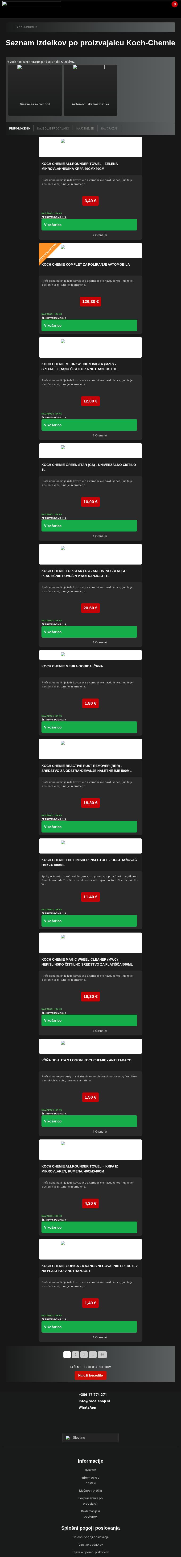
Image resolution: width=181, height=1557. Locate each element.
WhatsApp (87, 1407)
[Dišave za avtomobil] (35, 81)
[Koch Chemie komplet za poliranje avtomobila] (90, 250)
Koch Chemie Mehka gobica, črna (72, 666)
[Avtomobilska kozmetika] (90, 81)
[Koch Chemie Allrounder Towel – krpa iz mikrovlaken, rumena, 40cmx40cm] (90, 1149)
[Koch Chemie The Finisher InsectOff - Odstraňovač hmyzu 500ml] (90, 846)
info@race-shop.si (94, 1401)
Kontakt (90, 1470)
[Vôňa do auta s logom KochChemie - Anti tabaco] (90, 1046)
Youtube (99, 1424)
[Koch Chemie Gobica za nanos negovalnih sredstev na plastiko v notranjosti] (90, 1249)
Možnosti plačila (90, 1490)
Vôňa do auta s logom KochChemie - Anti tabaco (86, 1060)
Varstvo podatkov (90, 1544)
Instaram (90, 1424)
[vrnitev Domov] (9, 27)
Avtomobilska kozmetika (90, 104)
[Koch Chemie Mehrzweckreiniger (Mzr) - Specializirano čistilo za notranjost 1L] (90, 347)
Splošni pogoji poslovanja (91, 1537)
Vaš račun (156, 6)
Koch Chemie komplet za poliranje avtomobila (85, 264)
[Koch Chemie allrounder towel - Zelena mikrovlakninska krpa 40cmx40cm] (90, 147)
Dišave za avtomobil (35, 104)
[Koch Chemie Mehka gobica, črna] (90, 655)
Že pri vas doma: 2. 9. (53, 217)
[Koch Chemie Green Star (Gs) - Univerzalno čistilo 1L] (90, 450)
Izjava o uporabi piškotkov (91, 1552)
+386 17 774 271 (93, 1395)
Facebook (82, 1424)
